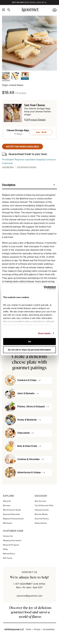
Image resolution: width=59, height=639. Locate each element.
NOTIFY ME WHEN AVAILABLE (22, 146)
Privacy (37, 629)
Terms (28, 629)
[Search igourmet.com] (9, 9)
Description (8, 185)
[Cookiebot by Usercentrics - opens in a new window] (44, 287)
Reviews (7, 505)
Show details (44, 333)
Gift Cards (7, 558)
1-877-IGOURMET (29, 584)
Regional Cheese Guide (13, 519)
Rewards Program (11, 545)
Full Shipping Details (26, 167)
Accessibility (49, 629)
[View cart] (53, 9)
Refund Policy (9, 554)
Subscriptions (41, 523)
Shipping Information (12, 540)
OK (29, 341)
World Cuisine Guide (12, 510)
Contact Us (8, 536)
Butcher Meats (41, 514)
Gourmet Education (11, 514)
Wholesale (7, 523)
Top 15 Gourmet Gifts (44, 505)
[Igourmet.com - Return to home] (30, 9)
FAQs (5, 549)
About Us (7, 501)
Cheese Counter (42, 510)
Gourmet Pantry (42, 519)
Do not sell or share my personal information (29, 349)
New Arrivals (40, 501)
